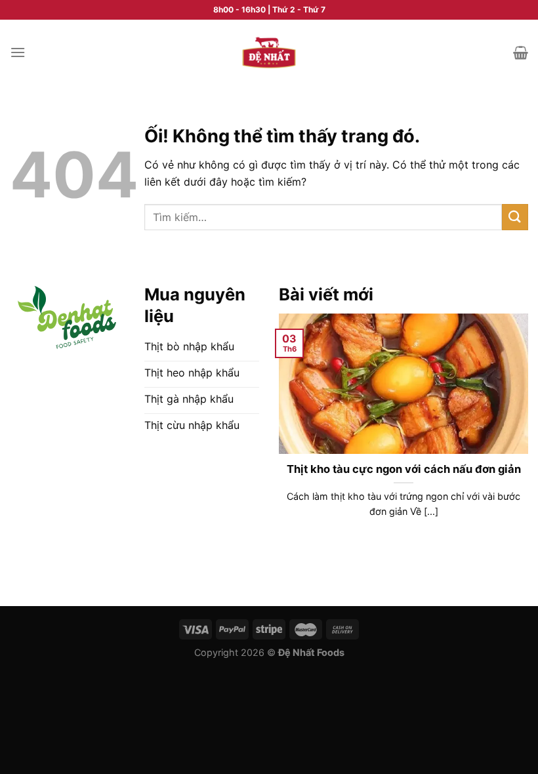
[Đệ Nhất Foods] (269, 52)
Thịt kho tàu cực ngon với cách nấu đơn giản (404, 469)
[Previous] (276, 438)
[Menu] (18, 52)
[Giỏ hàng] (520, 52)
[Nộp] (515, 217)
